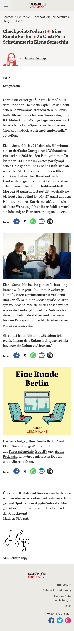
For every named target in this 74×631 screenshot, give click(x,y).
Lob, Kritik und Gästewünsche (35, 493)
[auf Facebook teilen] (16, 221)
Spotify (21, 503)
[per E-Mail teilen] (42, 221)
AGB (68, 605)
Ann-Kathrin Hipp (36, 58)
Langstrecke (11, 86)
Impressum (64, 584)
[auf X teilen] (25, 221)
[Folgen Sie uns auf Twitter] (60, 620)
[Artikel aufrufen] (50, 221)
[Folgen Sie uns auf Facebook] (51, 620)
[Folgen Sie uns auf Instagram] (68, 620)
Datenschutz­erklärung (57, 590)
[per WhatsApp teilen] (33, 221)
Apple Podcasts (47, 503)
